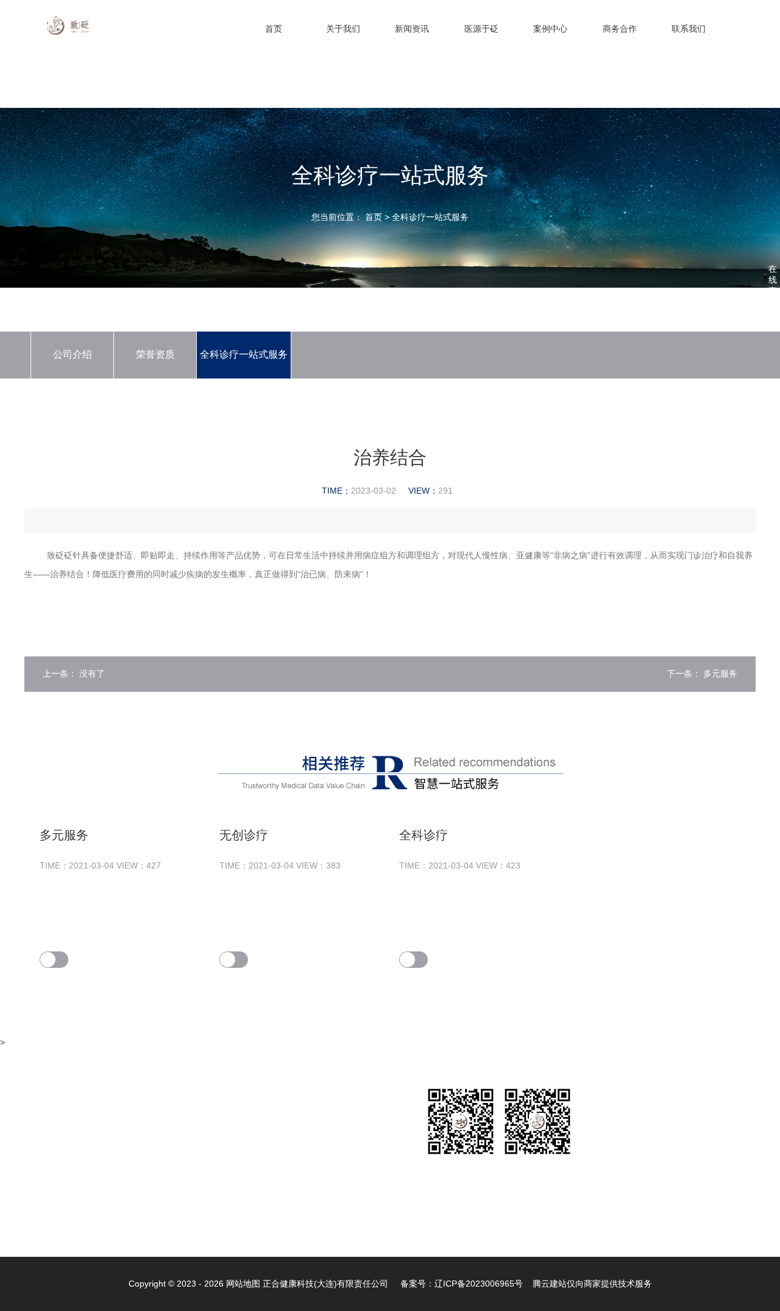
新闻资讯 (412, 29)
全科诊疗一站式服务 (430, 217)
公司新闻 (144, 1122)
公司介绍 (72, 354)
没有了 (92, 673)
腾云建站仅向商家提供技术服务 (592, 1283)
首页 (273, 29)
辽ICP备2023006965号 (478, 1283)
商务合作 (620, 29)
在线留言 (359, 1122)
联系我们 (689, 29)
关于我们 (343, 29)
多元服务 (720, 673)
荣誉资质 (155, 354)
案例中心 (550, 29)
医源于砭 (481, 29)
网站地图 (243, 1283)
